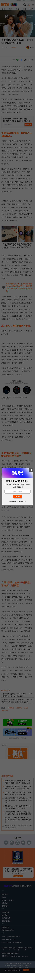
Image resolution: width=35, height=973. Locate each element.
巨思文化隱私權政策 (20, 501)
